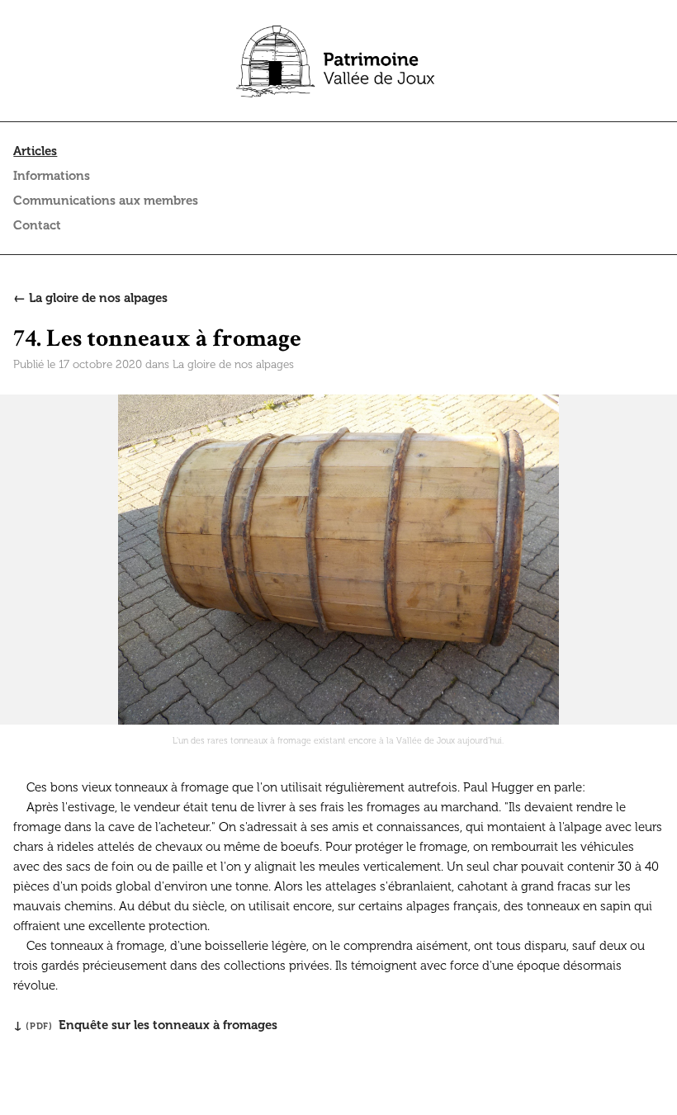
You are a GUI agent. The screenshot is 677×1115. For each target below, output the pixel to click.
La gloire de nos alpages (233, 364)
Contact (37, 225)
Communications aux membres (105, 200)
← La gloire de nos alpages (90, 298)
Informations (51, 175)
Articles (35, 151)
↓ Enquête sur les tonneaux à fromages (145, 1025)
